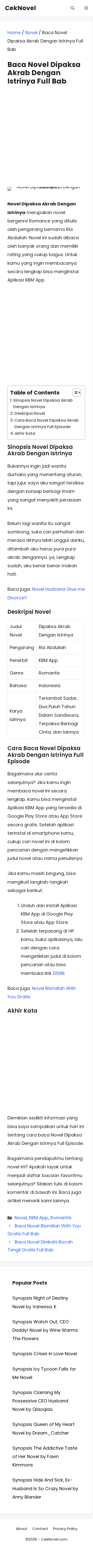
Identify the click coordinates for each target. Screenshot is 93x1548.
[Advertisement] (46, 131)
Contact (40, 1528)
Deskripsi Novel (29, 413)
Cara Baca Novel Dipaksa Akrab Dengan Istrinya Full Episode (46, 423)
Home (14, 32)
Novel (31, 32)
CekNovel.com (54, 1539)
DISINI (58, 973)
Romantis (60, 1218)
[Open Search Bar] (72, 8)
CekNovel (20, 8)
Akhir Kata (25, 433)
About (21, 1528)
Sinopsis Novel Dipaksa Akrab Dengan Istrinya (43, 403)
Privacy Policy (65, 1528)
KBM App (38, 1218)
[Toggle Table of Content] (74, 392)
